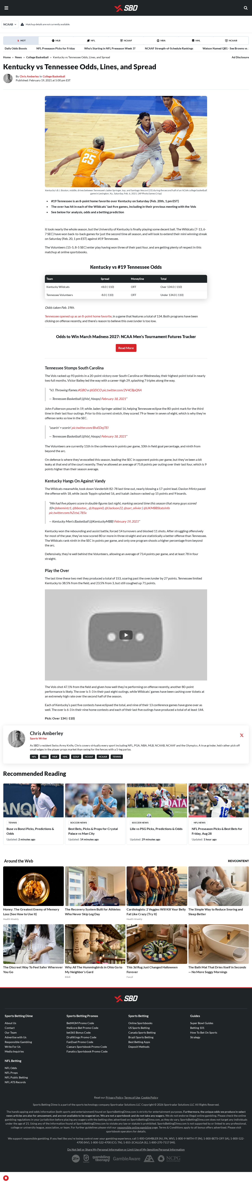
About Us (10, 1023)
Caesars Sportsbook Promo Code (87, 1046)
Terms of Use (132, 1097)
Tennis (12, 822)
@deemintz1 (62, 508)
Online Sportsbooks (140, 1023)
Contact (10, 1027)
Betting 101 (197, 1027)
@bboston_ (79, 508)
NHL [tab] (197, 40)
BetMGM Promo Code (80, 1023)
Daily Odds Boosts (16, 48)
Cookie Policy (149, 1097)
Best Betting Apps (139, 1042)
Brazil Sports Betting (140, 1037)
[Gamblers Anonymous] (149, 1158)
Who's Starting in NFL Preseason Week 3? (109, 48)
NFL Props (11, 1072)
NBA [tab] (163, 40)
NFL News (199, 822)
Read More (126, 348)
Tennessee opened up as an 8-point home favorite (78, 316)
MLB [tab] (58, 40)
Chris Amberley (29, 76)
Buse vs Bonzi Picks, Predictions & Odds (30, 831)
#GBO (82, 390)
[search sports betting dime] (246, 8)
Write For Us (12, 1046)
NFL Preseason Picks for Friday (55, 48)
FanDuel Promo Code (80, 1042)
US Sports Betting (139, 1027)
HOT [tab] (22, 42)
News (18, 57)
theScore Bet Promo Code (82, 1027)
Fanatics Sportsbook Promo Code (87, 1051)
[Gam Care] (86, 1159)
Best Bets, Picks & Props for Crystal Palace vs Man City (93, 831)
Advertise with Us (15, 1037)
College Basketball (37, 57)
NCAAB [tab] (233, 40)
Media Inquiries (14, 1051)
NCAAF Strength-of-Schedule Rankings (169, 48)
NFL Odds (11, 1068)
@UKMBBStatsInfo (156, 508)
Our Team (11, 1032)
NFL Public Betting (16, 1077)
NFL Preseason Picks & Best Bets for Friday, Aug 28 (217, 831)
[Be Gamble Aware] (126, 1158)
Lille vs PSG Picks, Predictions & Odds (156, 829)
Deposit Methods (138, 1046)
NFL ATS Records (15, 1082)
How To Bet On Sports (203, 1032)
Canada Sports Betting (142, 1032)
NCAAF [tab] (128, 40)
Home (7, 57)
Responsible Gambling (18, 1042)
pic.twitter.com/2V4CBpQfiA (122, 390)
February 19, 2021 (126, 521)
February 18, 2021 (113, 399)
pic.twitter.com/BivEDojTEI (89, 427)
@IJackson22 (113, 508)
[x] (241, 735)
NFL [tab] (93, 40)
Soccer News (78, 822)
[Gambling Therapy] (101, 1158)
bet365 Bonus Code (79, 1032)
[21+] (76, 1159)
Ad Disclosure (240, 57)
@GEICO (95, 390)
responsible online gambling (134, 1127)
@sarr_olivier (132, 508)
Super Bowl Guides (201, 1023)
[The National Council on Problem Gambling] (169, 1158)
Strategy (195, 1037)
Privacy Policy (114, 1097)
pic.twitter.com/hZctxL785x (67, 513)
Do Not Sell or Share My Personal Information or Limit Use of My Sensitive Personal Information (126, 1149)
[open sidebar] (6, 8)
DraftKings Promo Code (81, 1037)
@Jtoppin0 (96, 508)
